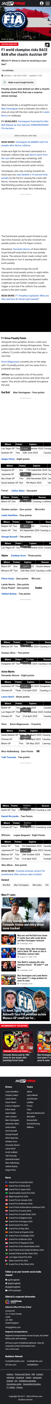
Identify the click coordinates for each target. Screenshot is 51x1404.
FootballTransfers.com (14, 1361)
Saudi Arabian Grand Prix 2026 (22, 1193)
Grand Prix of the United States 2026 (24, 1246)
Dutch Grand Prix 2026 (18, 1225)
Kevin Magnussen (10, 361)
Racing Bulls (32, 1120)
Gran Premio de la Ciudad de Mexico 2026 (26, 1250)
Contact (39, 1374)
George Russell (9, 536)
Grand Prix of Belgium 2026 (20, 1218)
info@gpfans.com (13, 1327)
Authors (10, 1374)
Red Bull (6, 885)
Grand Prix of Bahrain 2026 (20, 1239)
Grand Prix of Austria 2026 (20, 1211)
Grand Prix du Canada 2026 (20, 1200)
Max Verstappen (9, 108)
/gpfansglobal (13, 1280)
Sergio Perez (8, 459)
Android (10, 1381)
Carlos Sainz (18, 490)
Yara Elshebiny (8, 70)
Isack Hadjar (10, 1113)
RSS (33, 1374)
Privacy (19, 1387)
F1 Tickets (11, 1387)
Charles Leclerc (11, 1095)
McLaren (36, 578)
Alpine (29, 1092)
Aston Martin (32, 1095)
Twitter (28, 1377)
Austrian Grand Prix (9, 44)
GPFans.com (10, 1365)
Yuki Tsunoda (8, 757)
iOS (16, 1381)
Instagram (37, 1377)
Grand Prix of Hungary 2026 (21, 1221)
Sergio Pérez (10, 1170)
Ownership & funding (32, 1384)
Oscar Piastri (10, 1102)
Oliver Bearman (11, 1138)
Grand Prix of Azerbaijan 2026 (21, 1236)
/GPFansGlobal (14, 1290)
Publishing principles (27, 1381)
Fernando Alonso (21, 249)
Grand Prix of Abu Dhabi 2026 (21, 1264)
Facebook (20, 1377)
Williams (5, 835)
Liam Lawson (11, 1116)
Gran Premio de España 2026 (21, 1232)
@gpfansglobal (14, 1283)
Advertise (10, 1377)
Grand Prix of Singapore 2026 (21, 1243)
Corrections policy (14, 1384)
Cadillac (30, 1102)
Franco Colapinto (12, 1106)
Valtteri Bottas (9, 593)
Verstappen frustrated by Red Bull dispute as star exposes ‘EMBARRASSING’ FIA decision (25, 125)
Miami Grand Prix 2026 (18, 1196)
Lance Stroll (7, 696)
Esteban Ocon (18, 555)
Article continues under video (25, 136)
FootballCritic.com (34, 1361)
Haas (4, 724)
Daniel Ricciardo (10, 816)
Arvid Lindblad (11, 1152)
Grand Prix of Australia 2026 (21, 1182)
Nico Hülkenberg (12, 1163)
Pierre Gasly (7, 578)
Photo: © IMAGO (7, 39)
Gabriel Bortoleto (12, 1159)
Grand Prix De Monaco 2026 (21, 1204)
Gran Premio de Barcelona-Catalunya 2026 (27, 1207)
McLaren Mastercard (35, 1113)
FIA (47, 885)
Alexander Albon (12, 1124)
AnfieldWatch (32, 1365)
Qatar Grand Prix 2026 (18, 1261)
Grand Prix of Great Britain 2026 (22, 1214)
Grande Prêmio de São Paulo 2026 (23, 1253)
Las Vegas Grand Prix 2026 (20, 1257)
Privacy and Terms (22, 1374)
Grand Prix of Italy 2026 (19, 1228)
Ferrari (4, 490)
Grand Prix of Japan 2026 (20, 1189)
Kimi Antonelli (11, 1131)
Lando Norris (10, 1099)
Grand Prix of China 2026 (19, 1186)
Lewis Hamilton (9, 515)
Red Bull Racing (33, 1124)
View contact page (12, 1349)
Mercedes (40, 509)
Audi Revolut (32, 1099)
